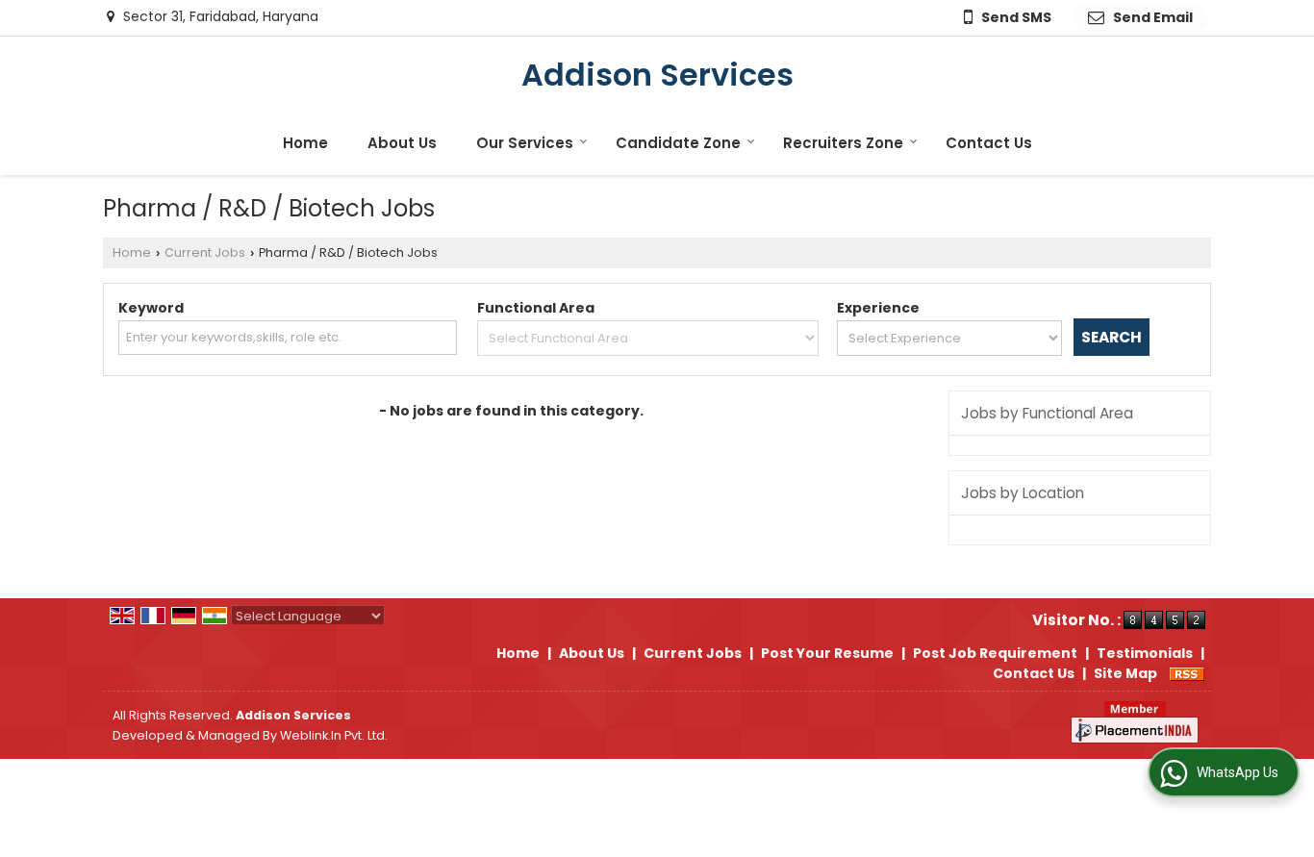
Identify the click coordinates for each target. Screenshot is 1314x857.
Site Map (1125, 673)
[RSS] (1187, 673)
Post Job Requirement (995, 653)
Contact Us (989, 143)
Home (305, 143)
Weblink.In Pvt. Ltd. (334, 735)
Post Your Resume (827, 653)
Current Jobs (204, 252)
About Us (402, 143)
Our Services (524, 143)
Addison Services (657, 75)
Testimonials (1145, 653)
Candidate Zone (678, 143)
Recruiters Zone (843, 143)
